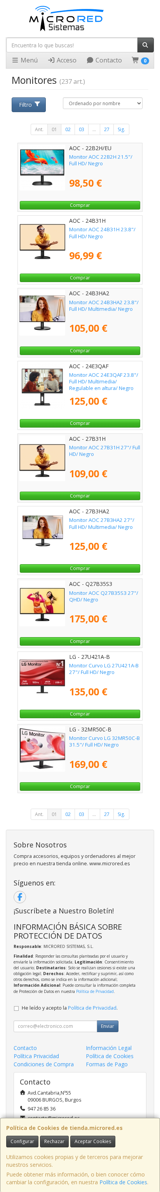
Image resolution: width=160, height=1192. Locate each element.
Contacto (108, 60)
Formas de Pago (107, 1064)
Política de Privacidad (95, 991)
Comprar (80, 205)
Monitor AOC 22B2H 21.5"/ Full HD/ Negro (100, 160)
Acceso (66, 60)
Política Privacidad (36, 1056)
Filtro (25, 104)
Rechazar (54, 1141)
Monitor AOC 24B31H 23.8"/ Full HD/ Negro (102, 232)
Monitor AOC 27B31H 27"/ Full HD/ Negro (104, 450)
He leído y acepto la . (70, 1008)
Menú (28, 60)
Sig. (121, 129)
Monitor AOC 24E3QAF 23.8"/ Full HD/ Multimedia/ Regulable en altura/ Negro (103, 381)
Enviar (107, 1026)
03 (81, 129)
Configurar (22, 1141)
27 (107, 129)
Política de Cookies (123, 1182)
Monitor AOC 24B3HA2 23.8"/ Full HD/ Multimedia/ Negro (104, 305)
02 (68, 129)
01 (54, 129)
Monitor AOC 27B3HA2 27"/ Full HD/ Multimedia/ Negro (101, 523)
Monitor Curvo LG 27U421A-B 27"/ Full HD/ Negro (104, 669)
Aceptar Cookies (93, 1141)
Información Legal (109, 1048)
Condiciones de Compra (44, 1064)
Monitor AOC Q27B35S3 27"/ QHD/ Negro (103, 596)
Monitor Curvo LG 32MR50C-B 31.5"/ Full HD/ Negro (104, 741)
